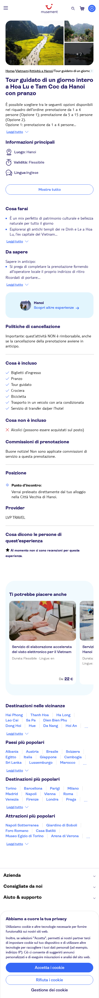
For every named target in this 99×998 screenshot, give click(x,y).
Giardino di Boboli (61, 825)
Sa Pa (31, 720)
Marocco (67, 762)
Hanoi (39, 303)
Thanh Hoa (39, 715)
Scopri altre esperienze (54, 307)
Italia (28, 757)
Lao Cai (12, 720)
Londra (52, 799)
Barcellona (33, 788)
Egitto (11, 757)
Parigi (55, 788)
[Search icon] (73, 8)
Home (10, 71)
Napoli (31, 794)
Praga (71, 799)
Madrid (12, 794)
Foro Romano (17, 831)
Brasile (52, 751)
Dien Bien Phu (55, 720)
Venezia (12, 799)
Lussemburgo (40, 762)
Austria (32, 751)
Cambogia (73, 757)
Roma (68, 794)
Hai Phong (14, 715)
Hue (32, 726)
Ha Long (63, 715)
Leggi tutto (14, 132)
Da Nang (50, 726)
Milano (73, 788)
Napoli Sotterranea (22, 825)
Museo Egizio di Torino (25, 836)
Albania (12, 751)
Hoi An (71, 726)
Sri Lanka (14, 762)
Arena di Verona (65, 836)
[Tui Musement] (49, 8)
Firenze (32, 799)
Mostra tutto (49, 189)
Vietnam (22, 71)
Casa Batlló (46, 831)
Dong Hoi (13, 726)
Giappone (48, 757)
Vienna (50, 794)
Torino (11, 788)
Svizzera (73, 751)
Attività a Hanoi (40, 71)
